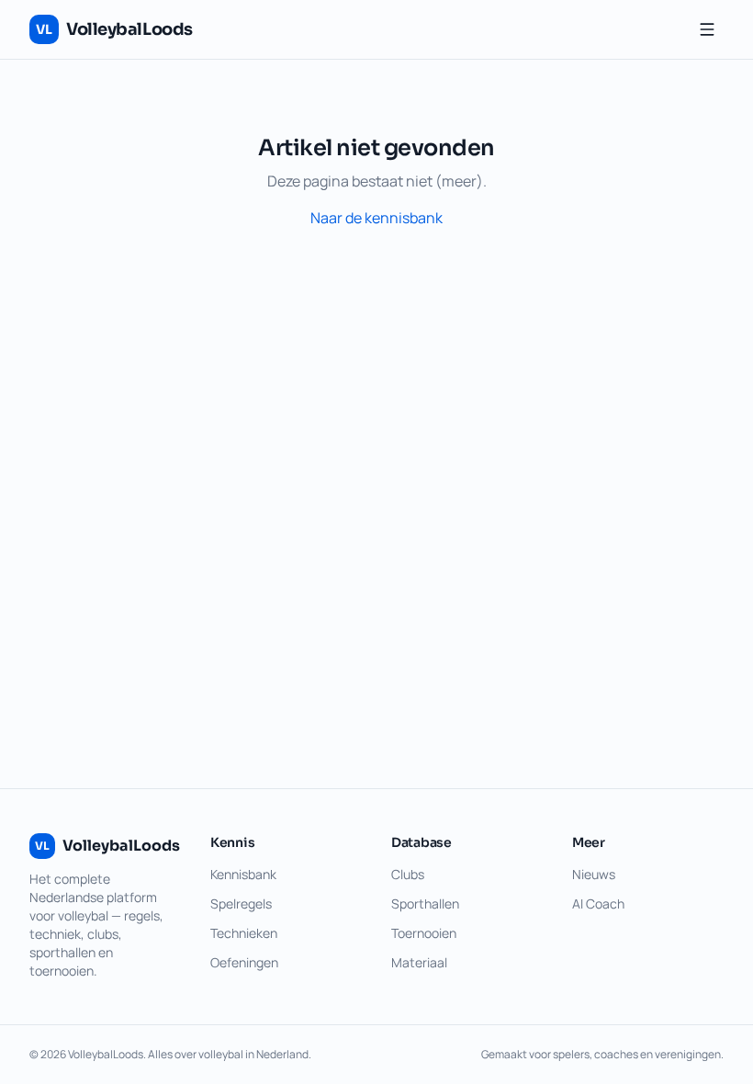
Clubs (407, 874)
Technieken (243, 933)
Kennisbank (243, 874)
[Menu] (707, 29)
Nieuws (593, 874)
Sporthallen (425, 903)
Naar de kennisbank (376, 218)
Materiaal (419, 962)
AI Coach (598, 903)
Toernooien (423, 933)
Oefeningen (244, 962)
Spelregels (241, 903)
